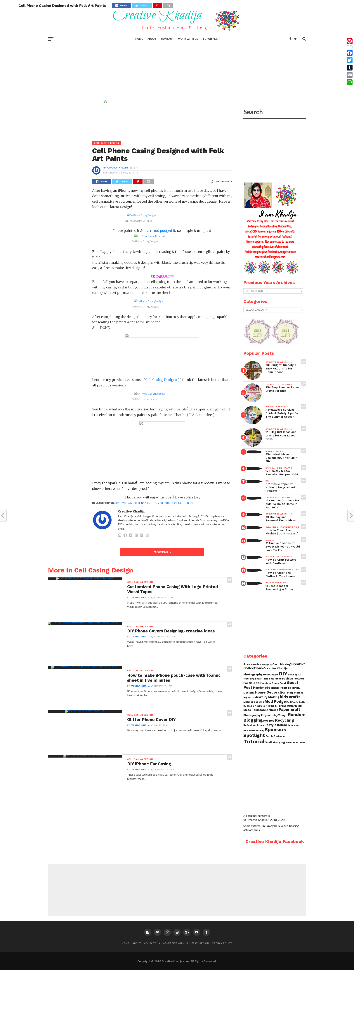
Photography (252, 715)
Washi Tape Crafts (296, 742)
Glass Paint (279, 683)
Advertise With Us (175, 943)
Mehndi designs (253, 702)
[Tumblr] (349, 67)
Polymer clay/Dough (274, 715)
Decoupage (270, 674)
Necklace (260, 706)
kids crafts (290, 696)
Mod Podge (275, 701)
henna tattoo (147, 503)
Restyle (270, 725)
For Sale (249, 683)
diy (117, 503)
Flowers (299, 678)
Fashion (287, 678)
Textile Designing (275, 736)
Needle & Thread (276, 705)
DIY (282, 673)
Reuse (282, 725)
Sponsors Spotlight (264, 732)
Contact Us (152, 943)
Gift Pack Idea (263, 683)
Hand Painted (281, 687)
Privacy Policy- (222, 943)
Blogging (267, 664)
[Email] (349, 75)
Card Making (281, 664)
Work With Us (188, 38)
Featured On (200, 943)
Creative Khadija (117, 167)
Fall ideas (275, 678)
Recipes (268, 720)
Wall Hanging (275, 742)
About (152, 38)
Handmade (261, 687)
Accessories (252, 664)
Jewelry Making (267, 697)
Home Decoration (271, 692)
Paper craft (289, 709)
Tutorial (188, 503)
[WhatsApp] (349, 82)
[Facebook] (349, 52)
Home (139, 38)
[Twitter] (349, 60)
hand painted (128, 503)
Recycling (284, 720)
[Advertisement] (177, 70)
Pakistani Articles (264, 710)
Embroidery (261, 678)
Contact (167, 38)
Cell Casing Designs (161, 380)
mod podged (162, 230)
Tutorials (210, 38)
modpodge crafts (169, 503)
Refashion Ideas (253, 725)
